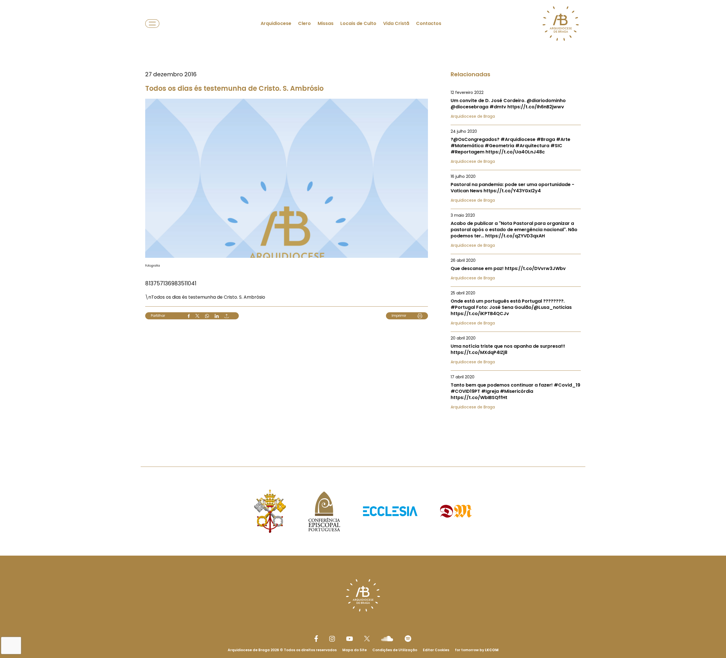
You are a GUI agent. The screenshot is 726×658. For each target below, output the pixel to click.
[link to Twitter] (367, 638)
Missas (326, 23)
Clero (304, 23)
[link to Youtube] (349, 638)
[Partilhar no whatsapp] (207, 316)
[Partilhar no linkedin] (217, 316)
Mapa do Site (354, 650)
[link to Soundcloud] (387, 638)
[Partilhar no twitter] (197, 316)
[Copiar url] (226, 316)
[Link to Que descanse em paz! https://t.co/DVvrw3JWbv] (516, 269)
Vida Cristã (396, 23)
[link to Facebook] (316, 638)
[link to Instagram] (332, 639)
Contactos (428, 23)
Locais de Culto (358, 23)
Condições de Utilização (394, 650)
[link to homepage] (561, 23)
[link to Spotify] (407, 638)
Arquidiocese (276, 23)
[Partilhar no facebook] (189, 316)
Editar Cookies (436, 650)
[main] (363, 222)
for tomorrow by (477, 650)
